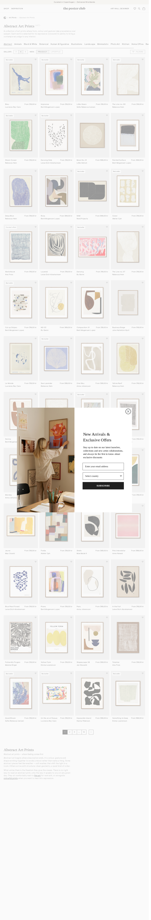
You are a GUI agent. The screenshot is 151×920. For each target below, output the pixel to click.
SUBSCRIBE (103, 486)
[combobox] (102, 476)
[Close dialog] (128, 411)
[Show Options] (120, 476)
